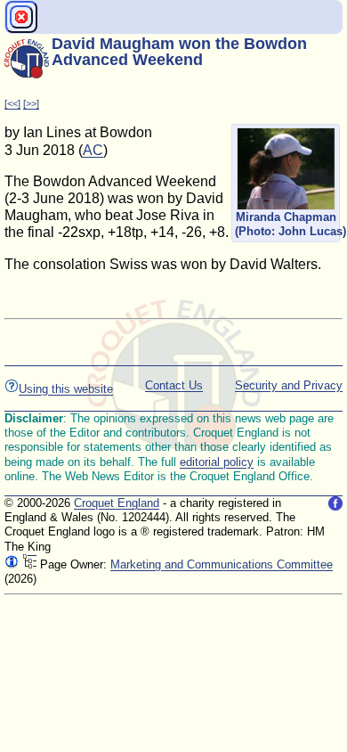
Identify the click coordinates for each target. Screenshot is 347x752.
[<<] (12, 103)
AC (93, 150)
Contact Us (174, 385)
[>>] (31, 103)
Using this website (66, 389)
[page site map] (29, 564)
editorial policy (217, 462)
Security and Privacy (289, 385)
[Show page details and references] (11, 564)
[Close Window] (21, 17)
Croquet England (116, 503)
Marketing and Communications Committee (221, 564)
